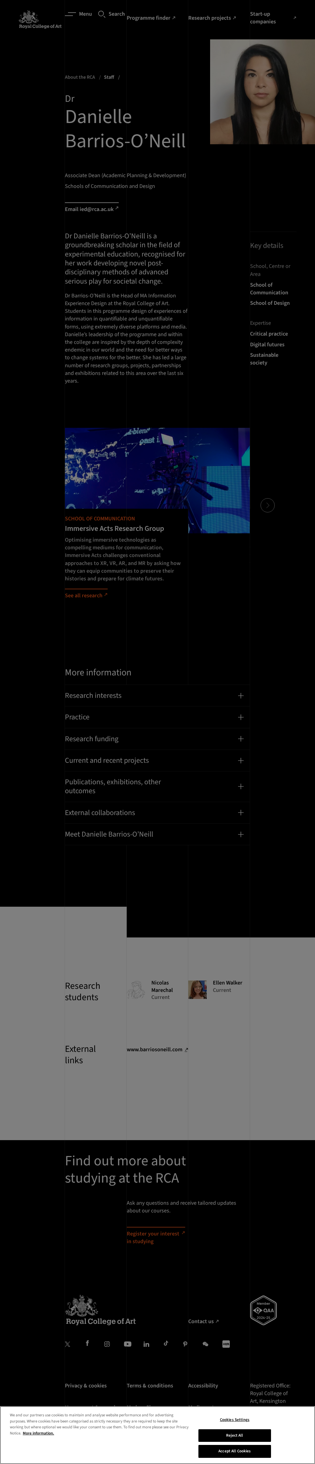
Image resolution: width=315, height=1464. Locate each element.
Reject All (234, 1435)
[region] (157, 1435)
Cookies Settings (234, 1419)
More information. (38, 1433)
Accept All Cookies (234, 1451)
